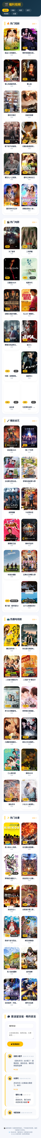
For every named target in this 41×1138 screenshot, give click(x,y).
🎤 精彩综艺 (13, 420)
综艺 (28, 10)
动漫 (14, 14)
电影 (20, 10)
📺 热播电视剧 (14, 619)
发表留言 (16, 1044)
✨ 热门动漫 (13, 817)
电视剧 (6, 14)
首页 (5, 10)
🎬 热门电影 (13, 222)
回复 (16, 1069)
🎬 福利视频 (13, 4)
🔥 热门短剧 (13, 23)
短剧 (13, 10)
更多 (34, 24)
